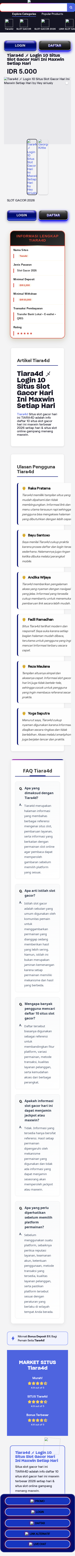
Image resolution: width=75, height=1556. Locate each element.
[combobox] (33, 7)
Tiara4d (22, 414)
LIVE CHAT (40, 1543)
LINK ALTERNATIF (40, 1532)
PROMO (40, 1500)
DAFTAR (54, 45)
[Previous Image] (7, 111)
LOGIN (20, 45)
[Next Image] (68, 111)
